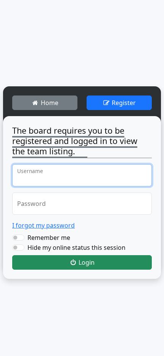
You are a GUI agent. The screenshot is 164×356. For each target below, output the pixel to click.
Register (123, 103)
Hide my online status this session (76, 247)
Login (86, 262)
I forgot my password (43, 225)
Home (48, 103)
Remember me (48, 237)
